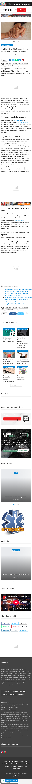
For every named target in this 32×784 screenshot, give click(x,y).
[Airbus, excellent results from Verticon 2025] (16, 563)
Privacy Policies (22, 766)
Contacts (13, 766)
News (16, 472)
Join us (7, 766)
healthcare (15, 63)
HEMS (12, 764)
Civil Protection (24, 761)
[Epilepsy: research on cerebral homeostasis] (23, 370)
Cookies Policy (16, 768)
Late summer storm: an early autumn (16, 497)
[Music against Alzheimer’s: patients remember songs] (9, 370)
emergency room (19, 220)
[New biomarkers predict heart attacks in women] (9, 354)
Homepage (7, 761)
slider (16, 65)
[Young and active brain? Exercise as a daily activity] (23, 354)
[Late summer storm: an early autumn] (16, 486)
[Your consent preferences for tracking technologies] (3, 781)
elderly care (8, 63)
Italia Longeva (17, 120)
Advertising (26, 764)
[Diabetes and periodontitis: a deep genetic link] (9, 332)
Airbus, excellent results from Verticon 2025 (16, 574)
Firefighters (5, 764)
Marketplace (16, 550)
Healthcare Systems (23, 63)
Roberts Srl (16, 776)
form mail (13, 709)
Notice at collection (5, 782)
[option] (16, 486)
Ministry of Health (9, 65)
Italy (3, 65)
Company (18, 764)
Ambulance (15, 761)
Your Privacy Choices (11, 780)
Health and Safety (7, 45)
